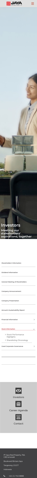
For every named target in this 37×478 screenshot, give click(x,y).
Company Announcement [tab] (11, 291)
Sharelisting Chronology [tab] (17, 340)
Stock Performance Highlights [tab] (15, 336)
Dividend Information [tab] (10, 272)
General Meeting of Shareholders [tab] (14, 282)
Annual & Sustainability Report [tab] (13, 310)
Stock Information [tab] (8, 329)
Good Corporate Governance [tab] (12, 346)
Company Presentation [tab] (10, 301)
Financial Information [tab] (10, 320)
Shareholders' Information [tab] (11, 263)
